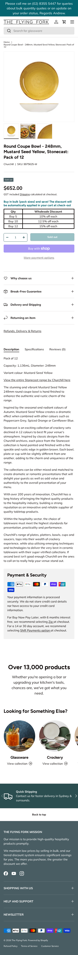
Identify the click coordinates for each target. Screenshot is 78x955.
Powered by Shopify (38, 940)
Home (7, 42)
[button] (64, 22)
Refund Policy (10, 946)
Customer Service (50, 946)
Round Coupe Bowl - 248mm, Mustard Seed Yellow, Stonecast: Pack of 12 (39, 46)
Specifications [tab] (34, 349)
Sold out (52, 237)
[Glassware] (19, 736)
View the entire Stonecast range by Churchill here (37, 380)
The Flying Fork (19, 940)
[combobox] (39, 31)
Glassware (19, 757)
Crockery (55, 757)
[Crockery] (55, 736)
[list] (39, 87)
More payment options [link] (39, 257)
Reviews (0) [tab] (57, 349)
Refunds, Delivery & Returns (22, 331)
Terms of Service (29, 946)
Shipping (25, 194)
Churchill (9, 164)
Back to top (39, 814)
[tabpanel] (39, 459)
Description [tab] (11, 349)
